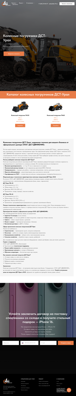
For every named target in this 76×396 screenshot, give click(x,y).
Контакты (15, 4)
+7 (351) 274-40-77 (43, 3)
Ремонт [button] (21, 3)
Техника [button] (14, 3)
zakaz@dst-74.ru (53, 3)
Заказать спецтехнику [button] (67, 3)
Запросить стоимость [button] (14, 193)
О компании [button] (29, 3)
